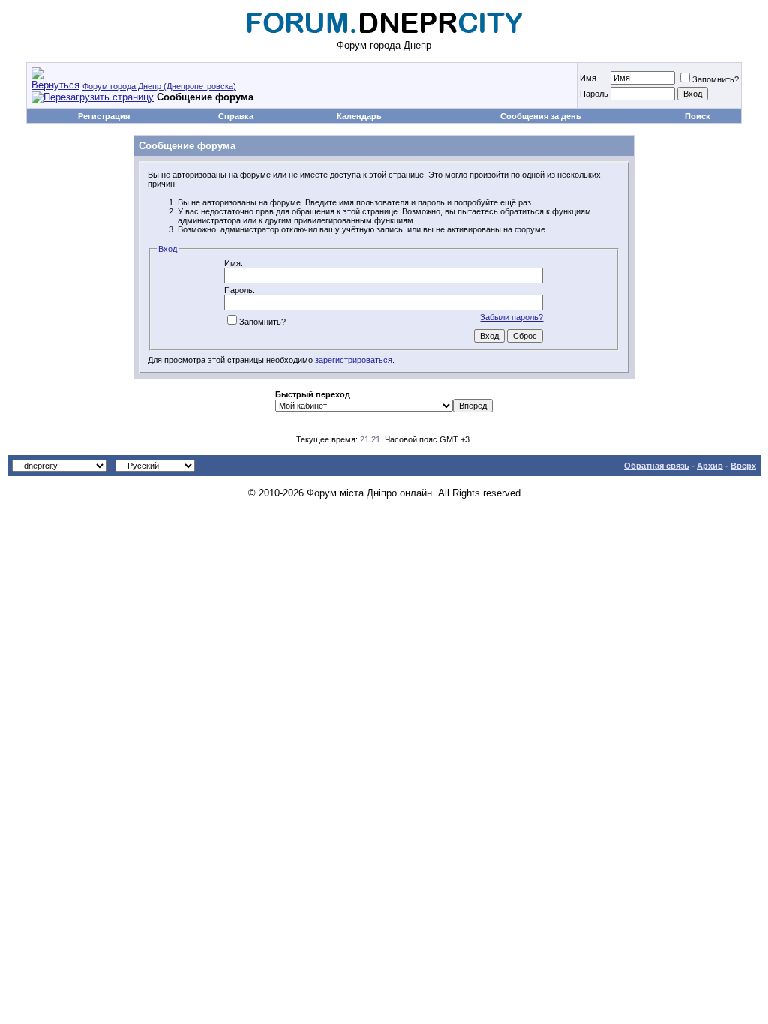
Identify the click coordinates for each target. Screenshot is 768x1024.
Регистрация (104, 116)
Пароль (594, 93)
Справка (236, 116)
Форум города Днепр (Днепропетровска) (159, 86)
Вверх (743, 465)
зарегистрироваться (353, 359)
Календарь (359, 116)
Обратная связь (656, 465)
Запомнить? (715, 79)
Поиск (697, 116)
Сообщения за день (540, 116)
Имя (588, 77)
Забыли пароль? (511, 317)
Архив (710, 465)
